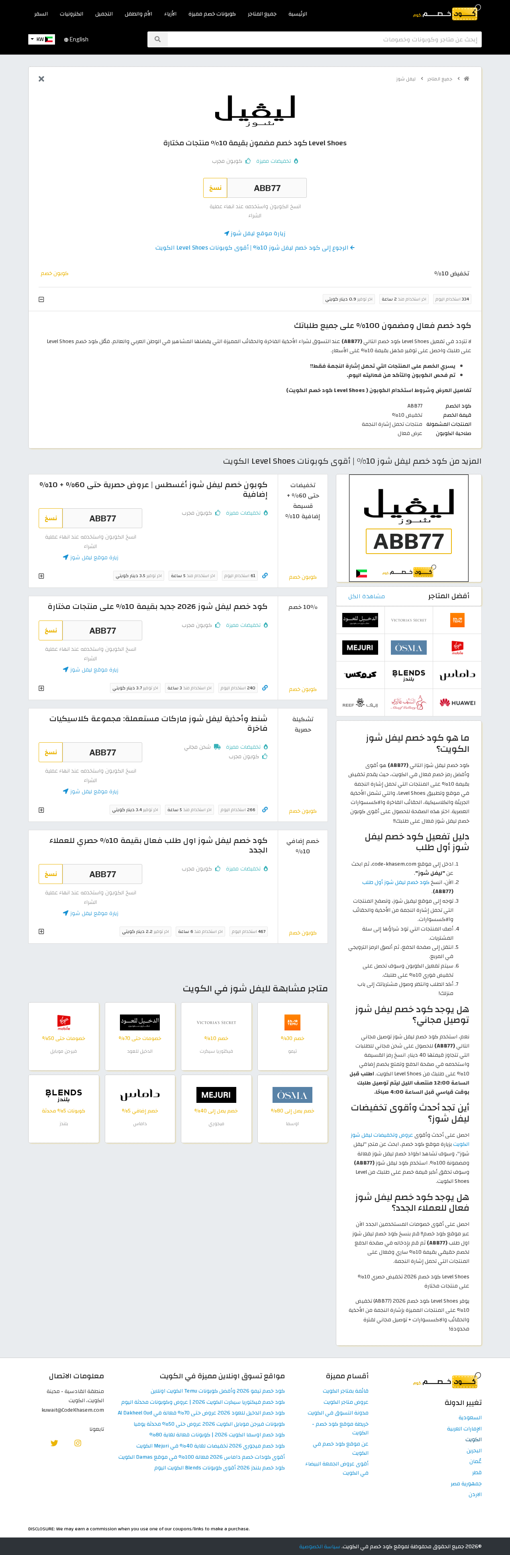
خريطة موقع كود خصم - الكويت (340, 1429)
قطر (477, 1472)
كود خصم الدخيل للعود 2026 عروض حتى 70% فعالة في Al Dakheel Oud (201, 1413)
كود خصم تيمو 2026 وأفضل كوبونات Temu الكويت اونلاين (218, 1391)
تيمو (292, 1051)
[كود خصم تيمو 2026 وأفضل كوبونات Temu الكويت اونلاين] (292, 1022)
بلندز (63, 1123)
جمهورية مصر (466, 1484)
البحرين (474, 1450)
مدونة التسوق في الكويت (338, 1413)
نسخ (215, 187)
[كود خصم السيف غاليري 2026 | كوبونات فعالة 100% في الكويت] (409, 702)
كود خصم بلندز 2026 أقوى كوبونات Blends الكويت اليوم (219, 1468)
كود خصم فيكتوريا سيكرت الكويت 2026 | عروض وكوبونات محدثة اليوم (203, 1402)
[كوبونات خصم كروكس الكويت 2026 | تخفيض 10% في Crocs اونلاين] (360, 675)
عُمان (475, 1461)
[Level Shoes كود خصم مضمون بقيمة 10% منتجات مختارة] (409, 528)
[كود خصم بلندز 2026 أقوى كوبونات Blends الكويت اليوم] (64, 1095)
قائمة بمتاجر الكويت (346, 1391)
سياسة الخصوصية (319, 1546)
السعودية (470, 1417)
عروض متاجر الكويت (346, 1402)
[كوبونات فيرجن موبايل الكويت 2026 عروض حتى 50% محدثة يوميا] (64, 1022)
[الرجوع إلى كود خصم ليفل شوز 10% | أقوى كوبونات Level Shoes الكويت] (41, 79)
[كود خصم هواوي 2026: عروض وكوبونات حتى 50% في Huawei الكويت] (457, 702)
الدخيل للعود (140, 1051)
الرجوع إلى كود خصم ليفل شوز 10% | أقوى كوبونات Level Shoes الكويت (252, 247)
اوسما (292, 1123)
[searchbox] (325, 39)
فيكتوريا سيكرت (216, 1051)
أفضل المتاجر (448, 596)
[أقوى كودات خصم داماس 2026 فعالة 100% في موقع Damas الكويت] (140, 1095)
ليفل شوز (406, 78)
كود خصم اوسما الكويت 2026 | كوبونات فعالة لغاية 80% (217, 1435)
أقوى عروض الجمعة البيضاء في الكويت (337, 1468)
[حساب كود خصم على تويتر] (54, 1443)
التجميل (104, 14)
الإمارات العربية (464, 1429)
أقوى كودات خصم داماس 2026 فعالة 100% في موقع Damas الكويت (201, 1457)
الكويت (473, 1439)
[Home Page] (446, 12)
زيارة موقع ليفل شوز (257, 233)
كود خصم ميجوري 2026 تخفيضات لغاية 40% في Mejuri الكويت (210, 1446)
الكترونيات (71, 14)
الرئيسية (297, 14)
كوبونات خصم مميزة (212, 14)
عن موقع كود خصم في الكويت (341, 1449)
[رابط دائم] (265, 575)
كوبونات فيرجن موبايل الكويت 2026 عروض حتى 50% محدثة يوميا (209, 1424)
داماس (140, 1123)
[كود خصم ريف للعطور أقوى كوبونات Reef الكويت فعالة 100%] (360, 702)
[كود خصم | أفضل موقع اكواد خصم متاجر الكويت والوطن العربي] (466, 78)
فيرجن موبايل (63, 1051)
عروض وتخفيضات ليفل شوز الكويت (410, 1139)
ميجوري (216, 1123)
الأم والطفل (138, 14)
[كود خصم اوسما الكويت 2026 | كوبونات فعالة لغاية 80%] (292, 1095)
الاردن (475, 1494)
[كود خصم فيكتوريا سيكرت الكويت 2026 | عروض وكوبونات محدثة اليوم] (216, 1022)
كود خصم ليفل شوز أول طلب (396, 882)
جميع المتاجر (262, 14)
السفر (41, 14)
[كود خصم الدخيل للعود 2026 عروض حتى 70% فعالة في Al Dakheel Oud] (140, 1022)
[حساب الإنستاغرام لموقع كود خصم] (77, 1443)
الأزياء (170, 14)
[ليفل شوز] (255, 110)
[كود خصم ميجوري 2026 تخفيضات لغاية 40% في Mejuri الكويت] (216, 1095)
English (78, 39)
